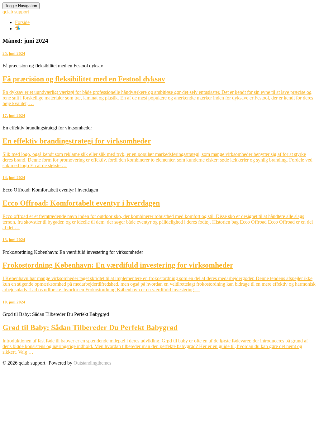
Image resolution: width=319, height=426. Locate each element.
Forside (22, 22)
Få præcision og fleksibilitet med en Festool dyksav (83, 79)
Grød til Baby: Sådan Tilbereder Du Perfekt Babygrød (90, 327)
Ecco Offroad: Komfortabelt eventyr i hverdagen (81, 203)
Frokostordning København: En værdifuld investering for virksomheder (117, 265)
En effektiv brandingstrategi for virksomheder (76, 141)
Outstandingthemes (92, 362)
